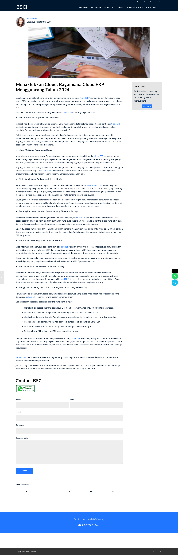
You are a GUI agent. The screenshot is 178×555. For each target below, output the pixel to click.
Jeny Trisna (32, 18)
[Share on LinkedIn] (91, 491)
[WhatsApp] (175, 276)
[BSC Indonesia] (21, 8)
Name (19, 399)
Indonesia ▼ (158, 2)
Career (139, 2)
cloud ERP (67, 112)
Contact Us (147, 2)
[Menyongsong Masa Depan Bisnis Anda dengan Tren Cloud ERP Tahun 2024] (2, 277)
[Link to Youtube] (160, 551)
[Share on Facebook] (26, 491)
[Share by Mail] (112, 491)
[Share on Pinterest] (69, 491)
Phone (73, 399)
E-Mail (19, 412)
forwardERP (21, 357)
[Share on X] (48, 491)
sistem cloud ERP (94, 185)
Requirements (23, 438)
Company (20, 425)
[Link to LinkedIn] (153, 551)
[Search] (159, 7)
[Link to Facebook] (157, 551)
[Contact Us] (175, 282)
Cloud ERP (85, 98)
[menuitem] (139, 1)
